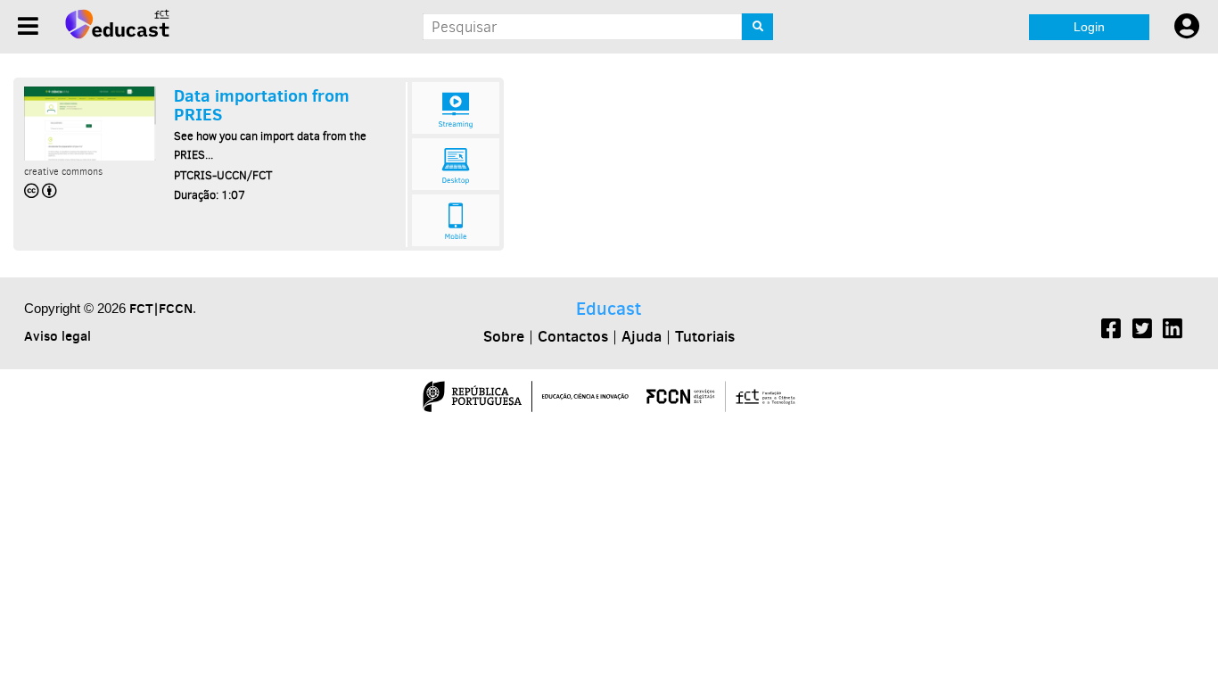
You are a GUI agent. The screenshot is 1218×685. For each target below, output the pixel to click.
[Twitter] (1142, 330)
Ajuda (641, 336)
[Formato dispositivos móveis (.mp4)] (455, 220)
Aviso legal (57, 335)
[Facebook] (1111, 330)
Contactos (573, 336)
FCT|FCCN (161, 308)
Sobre (503, 336)
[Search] (757, 26)
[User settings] (1186, 26)
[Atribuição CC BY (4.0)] (42, 190)
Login (1089, 27)
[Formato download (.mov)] (455, 164)
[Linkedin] (1172, 330)
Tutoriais (705, 336)
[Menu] (28, 26)
